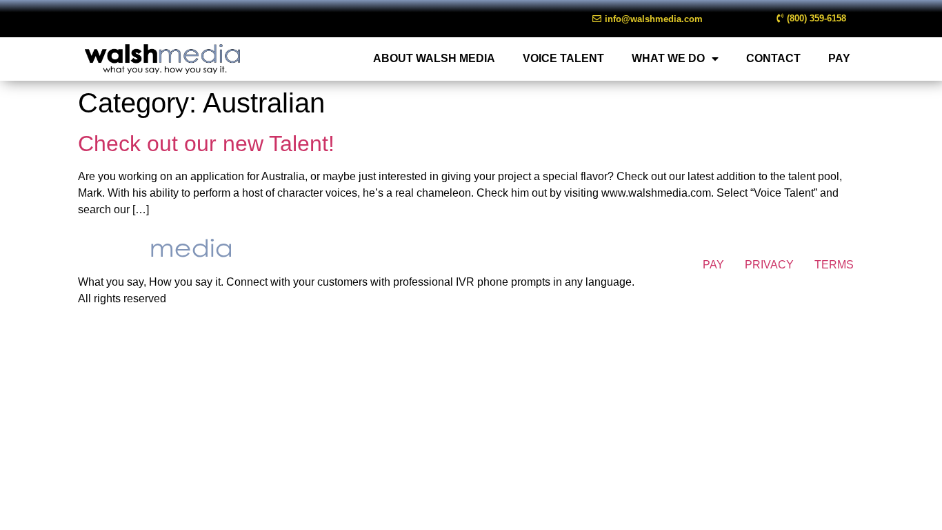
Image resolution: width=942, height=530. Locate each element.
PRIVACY (769, 265)
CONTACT (773, 58)
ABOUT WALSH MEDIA (434, 58)
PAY (839, 58)
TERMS (834, 265)
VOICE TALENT (563, 58)
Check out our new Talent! (206, 143)
